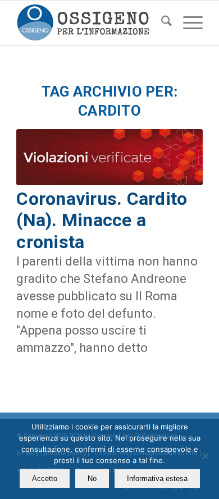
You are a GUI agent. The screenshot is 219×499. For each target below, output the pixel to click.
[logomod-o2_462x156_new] (90, 23)
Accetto (44, 478)
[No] (205, 455)
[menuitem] (161, 23)
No (92, 478)
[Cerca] (161, 23)
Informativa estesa (157, 478)
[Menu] (187, 23)
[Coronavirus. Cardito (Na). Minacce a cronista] (109, 157)
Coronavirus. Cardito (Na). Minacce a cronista (101, 220)
